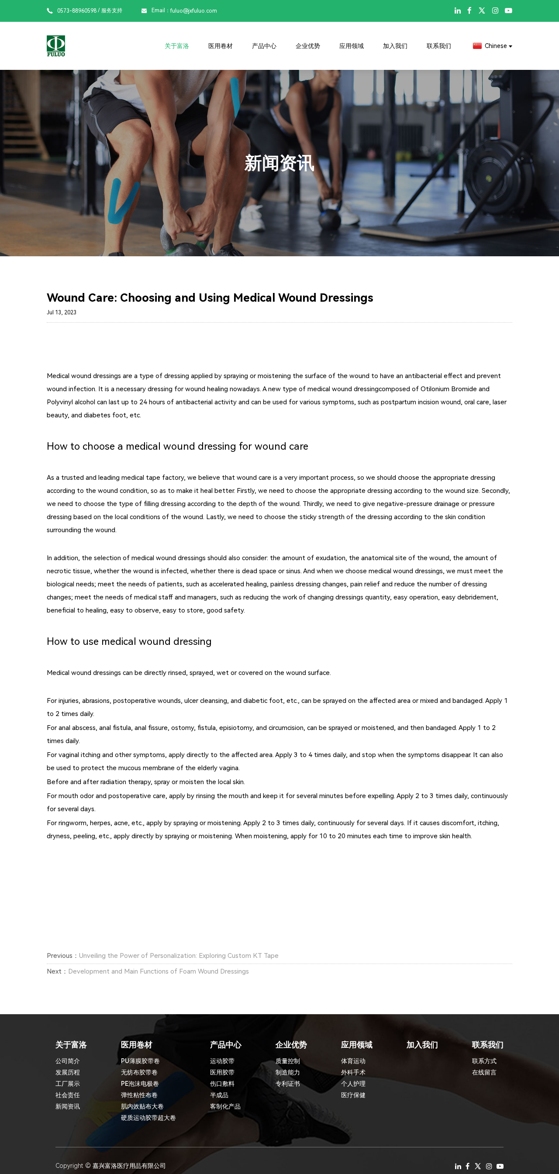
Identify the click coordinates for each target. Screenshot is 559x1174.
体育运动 (353, 1060)
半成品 (219, 1094)
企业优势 (308, 46)
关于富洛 (177, 46)
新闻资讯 (67, 1106)
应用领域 (351, 46)
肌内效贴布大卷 (142, 1106)
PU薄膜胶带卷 (140, 1060)
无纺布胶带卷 (139, 1072)
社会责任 (67, 1094)
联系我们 (439, 46)
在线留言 (484, 1072)
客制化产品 (225, 1106)
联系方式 (484, 1060)
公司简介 (67, 1060)
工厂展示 (67, 1083)
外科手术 (353, 1072)
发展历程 (67, 1072)
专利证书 (288, 1083)
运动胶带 (222, 1060)
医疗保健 (353, 1094)
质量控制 (288, 1060)
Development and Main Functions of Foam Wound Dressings (158, 971)
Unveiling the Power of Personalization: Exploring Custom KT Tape (179, 956)
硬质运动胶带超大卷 (148, 1117)
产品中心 (264, 46)
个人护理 (353, 1083)
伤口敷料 (222, 1083)
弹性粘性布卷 (139, 1094)
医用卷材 (220, 46)
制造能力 (288, 1072)
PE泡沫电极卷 (140, 1083)
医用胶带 (222, 1072)
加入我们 (395, 46)
